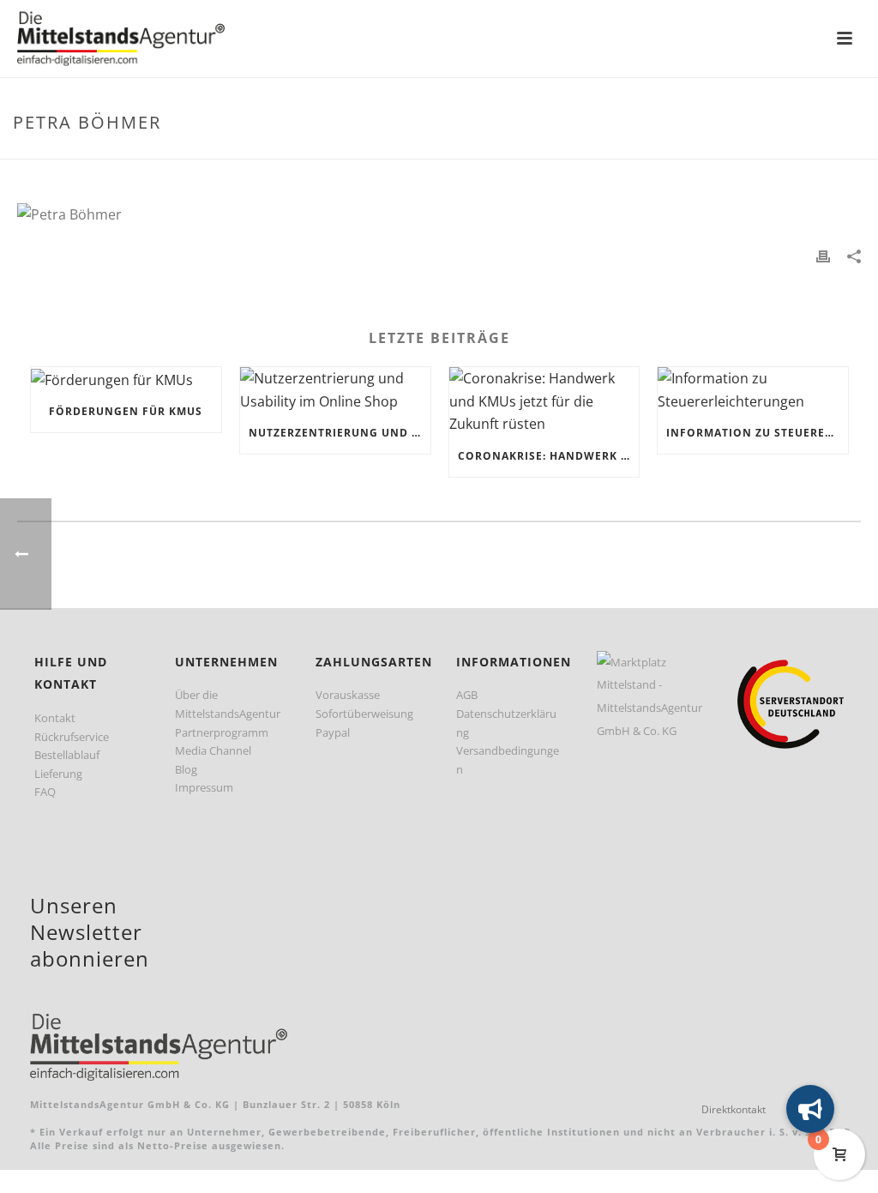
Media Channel (213, 750)
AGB (467, 694)
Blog (186, 769)
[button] (810, 1109)
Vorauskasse (348, 694)
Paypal (333, 732)
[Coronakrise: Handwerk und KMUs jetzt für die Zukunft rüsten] (544, 401)
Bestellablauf (66, 754)
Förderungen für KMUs (125, 411)
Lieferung (58, 773)
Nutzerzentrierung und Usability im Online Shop (339, 432)
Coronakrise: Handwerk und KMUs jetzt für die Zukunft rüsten (549, 456)
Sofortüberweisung (364, 713)
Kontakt (54, 718)
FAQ (45, 791)
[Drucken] (823, 255)
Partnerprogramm (221, 732)
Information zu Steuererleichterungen (757, 432)
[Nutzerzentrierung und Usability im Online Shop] (335, 390)
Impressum (204, 787)
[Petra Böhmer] (439, 214)
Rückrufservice (71, 736)
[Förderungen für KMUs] (126, 379)
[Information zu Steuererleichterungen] (753, 390)
